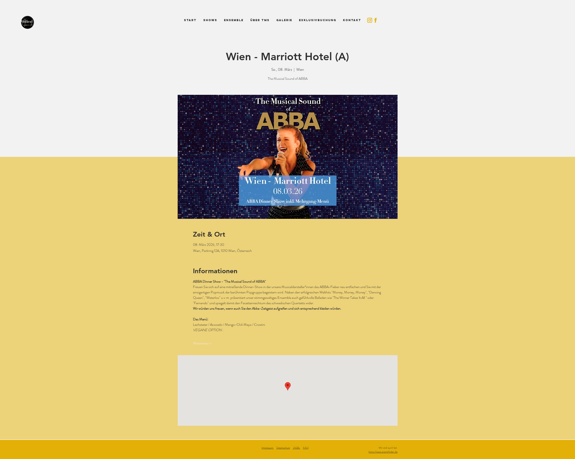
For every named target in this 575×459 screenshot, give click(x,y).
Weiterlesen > (202, 343)
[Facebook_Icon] (375, 20)
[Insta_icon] (369, 20)
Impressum (268, 448)
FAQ (306, 448)
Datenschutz (283, 448)
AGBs (296, 448)
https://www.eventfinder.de (383, 452)
